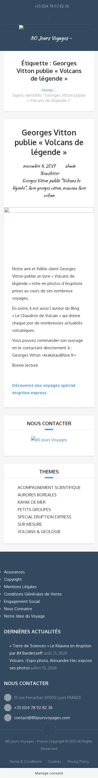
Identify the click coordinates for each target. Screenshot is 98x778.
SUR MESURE (30, 524)
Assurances (14, 572)
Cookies (54, 761)
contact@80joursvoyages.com (42, 717)
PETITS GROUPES (34, 509)
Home (47, 90)
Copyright (13, 579)
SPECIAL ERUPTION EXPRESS (44, 516)
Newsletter (49, 173)
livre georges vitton (44, 188)
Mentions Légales (20, 586)
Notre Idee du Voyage (24, 616)
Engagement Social (22, 601)
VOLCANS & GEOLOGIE (39, 531)
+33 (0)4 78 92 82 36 (33, 707)
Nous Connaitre (18, 608)
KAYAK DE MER (31, 502)
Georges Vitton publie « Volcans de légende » (49, 142)
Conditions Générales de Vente (33, 594)
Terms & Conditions (25, 761)
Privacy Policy (78, 761)
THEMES (49, 472)
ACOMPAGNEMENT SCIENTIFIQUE (49, 487)
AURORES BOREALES (37, 494)
